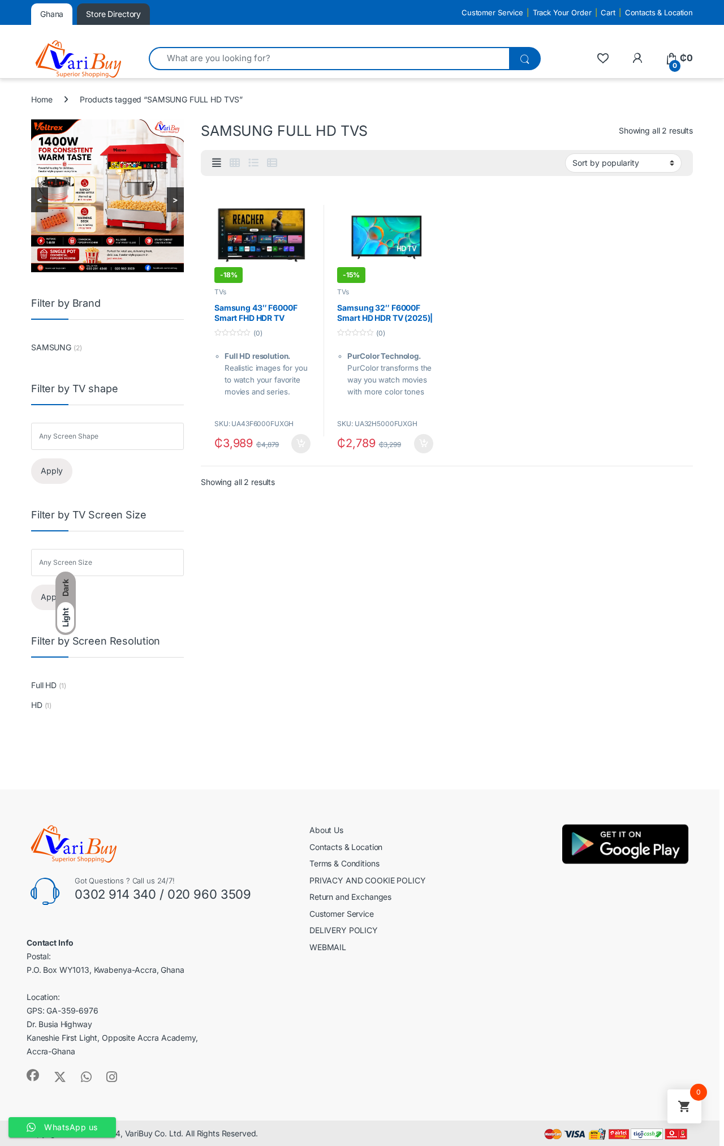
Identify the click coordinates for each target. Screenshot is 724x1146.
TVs (220, 291)
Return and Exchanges (350, 897)
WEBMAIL (327, 947)
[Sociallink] (33, 1075)
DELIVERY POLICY (343, 930)
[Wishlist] (602, 58)
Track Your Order (562, 12)
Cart (608, 12)
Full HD (44, 685)
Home (41, 99)
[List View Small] (272, 163)
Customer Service (492, 12)
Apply (52, 470)
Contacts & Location (659, 12)
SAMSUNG (51, 347)
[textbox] (110, 437)
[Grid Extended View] (216, 163)
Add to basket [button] (297, 443)
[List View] (253, 163)
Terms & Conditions (344, 863)
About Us (326, 830)
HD (36, 705)
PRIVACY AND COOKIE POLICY (367, 880)
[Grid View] (235, 163)
